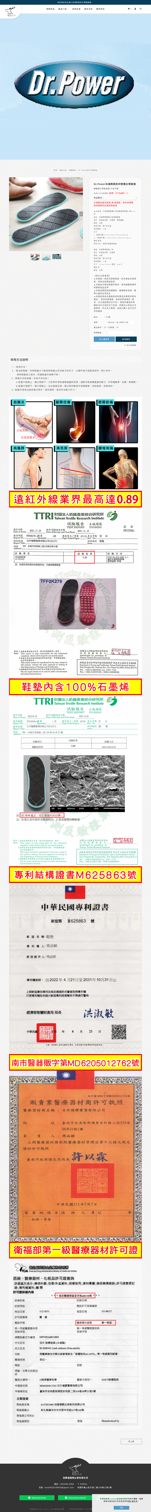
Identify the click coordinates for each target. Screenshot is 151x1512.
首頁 (55, 170)
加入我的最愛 (131, 345)
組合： (96, 317)
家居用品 (72, 170)
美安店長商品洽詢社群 (77, 1498)
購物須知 (100, 9)
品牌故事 (76, 9)
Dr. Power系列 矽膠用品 (87, 170)
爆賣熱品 (50, 9)
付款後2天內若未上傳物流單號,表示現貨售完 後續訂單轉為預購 (75, 2)
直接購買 (126, 339)
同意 (121, 1508)
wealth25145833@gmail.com (59, 1488)
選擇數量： (98, 333)
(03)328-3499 (67, 1484)
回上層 (131, 1441)
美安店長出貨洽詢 (39, 1498)
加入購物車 (104, 339)
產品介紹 (62, 9)
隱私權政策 (133, 1501)
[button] (140, 9)
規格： (96, 322)
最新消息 (88, 9)
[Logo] (10, 11)
